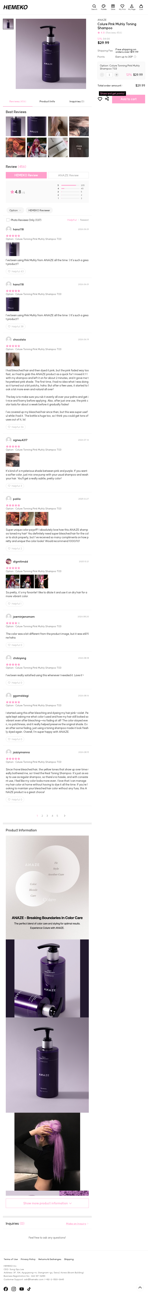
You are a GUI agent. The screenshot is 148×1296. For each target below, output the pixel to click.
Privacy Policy (28, 1259)
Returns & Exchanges (49, 1259)
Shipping (69, 1259)
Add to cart (129, 99)
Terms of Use (11, 1259)
